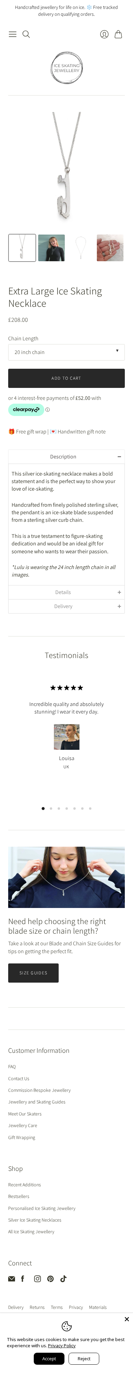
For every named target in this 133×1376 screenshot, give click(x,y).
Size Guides (33, 973)
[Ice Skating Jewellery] (66, 68)
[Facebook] (22, 1280)
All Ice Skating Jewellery (31, 1231)
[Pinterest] (50, 1280)
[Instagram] (37, 1280)
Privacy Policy (62, 1345)
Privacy (76, 1307)
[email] (11, 1280)
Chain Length (23, 338)
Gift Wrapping (21, 1137)
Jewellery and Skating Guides (36, 1102)
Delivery (16, 1307)
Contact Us (18, 1078)
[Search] (26, 34)
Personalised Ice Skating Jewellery (41, 1208)
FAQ (12, 1066)
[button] (66, 457)
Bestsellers (18, 1196)
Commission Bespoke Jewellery (39, 1090)
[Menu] (12, 34)
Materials (98, 1307)
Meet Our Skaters (25, 1114)
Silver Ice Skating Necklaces (34, 1220)
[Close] (126, 1319)
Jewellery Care (22, 1125)
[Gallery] (66, 188)
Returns (37, 1307)
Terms (57, 1307)
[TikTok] (63, 1280)
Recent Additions (24, 1185)
